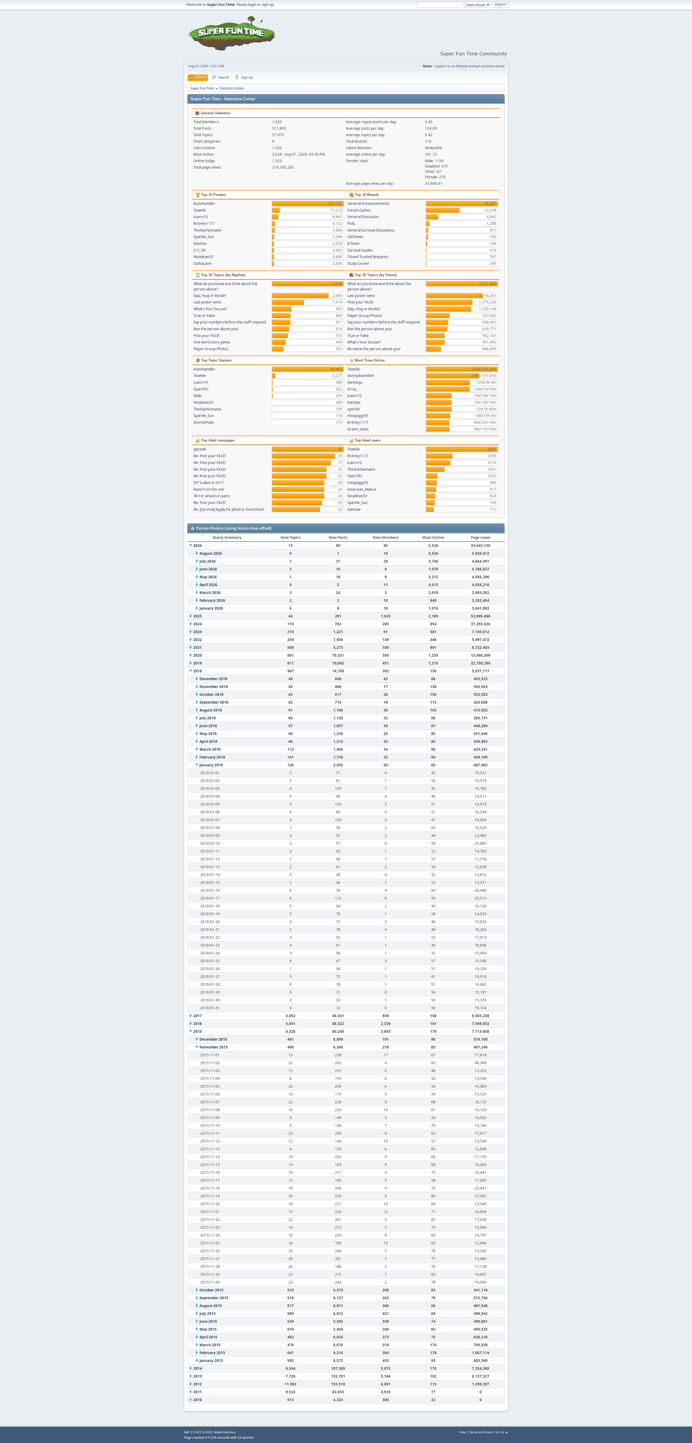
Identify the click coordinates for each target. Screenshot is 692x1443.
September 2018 (213, 702)
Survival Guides (360, 250)
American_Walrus (361, 489)
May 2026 (208, 576)
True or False (204, 315)
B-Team (353, 243)
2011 (197, 1391)
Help (462, 1432)
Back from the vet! (209, 489)
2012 (197, 1384)
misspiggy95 (357, 415)
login (252, 4)
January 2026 (211, 608)
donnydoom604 (360, 375)
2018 (197, 671)
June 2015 (208, 1321)
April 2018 (208, 741)
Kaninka (200, 243)
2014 (197, 1368)
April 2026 (208, 584)
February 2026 (212, 600)
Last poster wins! (207, 302)
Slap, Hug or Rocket (210, 295)
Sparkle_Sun (204, 236)
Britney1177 (204, 223)
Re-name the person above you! (374, 348)
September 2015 (213, 1297)
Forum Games (359, 210)
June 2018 (208, 725)
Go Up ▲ (501, 1432)
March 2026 (210, 592)
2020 (197, 655)
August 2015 (210, 1305)
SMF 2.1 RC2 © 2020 (198, 1432)
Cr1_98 (199, 250)
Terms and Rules (480, 1432)
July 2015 (207, 1313)
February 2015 (212, 1352)
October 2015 (211, 1290)
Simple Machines (225, 1432)
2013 (197, 1376)
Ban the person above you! (216, 328)
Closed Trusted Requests (367, 256)
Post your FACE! (207, 335)
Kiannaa (353, 509)
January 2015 (211, 1360)
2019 (197, 663)
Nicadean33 (203, 256)
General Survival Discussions (370, 230)
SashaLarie (202, 263)
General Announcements (368, 203)
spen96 (353, 409)
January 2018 (211, 765)
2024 (197, 624)
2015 (197, 1031)
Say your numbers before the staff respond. (230, 322)
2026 (197, 545)
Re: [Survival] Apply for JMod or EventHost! (229, 509)
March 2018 (210, 749)
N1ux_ (352, 389)
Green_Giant (358, 429)
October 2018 (211, 694)
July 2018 (207, 718)
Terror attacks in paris (211, 495)
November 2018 (213, 686)
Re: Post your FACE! (210, 455)
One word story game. (212, 342)
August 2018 (210, 710)
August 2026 (210, 553)
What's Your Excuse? (210, 308)
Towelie (200, 210)
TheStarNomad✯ (208, 230)
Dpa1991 (201, 389)
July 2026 (207, 561)
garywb (200, 449)
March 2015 (210, 1344)
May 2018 (208, 733)
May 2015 (208, 1329)
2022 (197, 639)
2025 (197, 616)
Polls (351, 223)
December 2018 (213, 678)
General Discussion (363, 216)
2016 (197, 1023)
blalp (197, 395)
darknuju (354, 382)
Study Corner (358, 263)
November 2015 (213, 1047)
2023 (197, 631)
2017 (197, 1015)
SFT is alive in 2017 (209, 482)
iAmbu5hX (433, 147)
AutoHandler (204, 203)
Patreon (462, 66)
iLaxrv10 (201, 216)
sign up (268, 4)
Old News (355, 236)
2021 (197, 647)
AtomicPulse (204, 422)
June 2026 (208, 569)
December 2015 (213, 1039)
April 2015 (208, 1337)
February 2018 (212, 757)
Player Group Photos (211, 348)
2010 (197, 1399)
